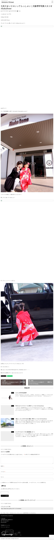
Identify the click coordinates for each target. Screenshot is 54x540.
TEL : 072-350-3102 (5, 521)
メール (3, 471)
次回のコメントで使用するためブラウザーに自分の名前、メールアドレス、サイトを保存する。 (24, 482)
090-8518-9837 (4, 522)
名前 (2, 466)
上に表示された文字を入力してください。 (10, 488)
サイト (2, 477)
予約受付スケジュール (5, 525)
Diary (19, 11)
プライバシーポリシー (5, 527)
